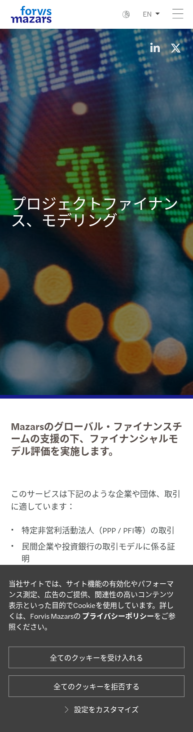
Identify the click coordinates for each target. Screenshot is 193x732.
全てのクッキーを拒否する (96, 686)
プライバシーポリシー (118, 616)
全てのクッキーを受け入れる (96, 657)
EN (147, 14)
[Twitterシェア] (175, 48)
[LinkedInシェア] (155, 48)
